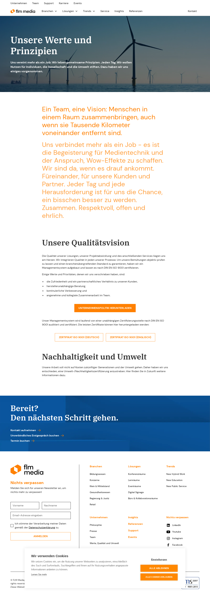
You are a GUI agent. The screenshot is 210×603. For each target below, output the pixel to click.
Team (35, 3)
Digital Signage (136, 492)
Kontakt (192, 11)
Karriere (63, 3)
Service (104, 11)
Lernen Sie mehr (39, 574)
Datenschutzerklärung (42, 527)
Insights (119, 11)
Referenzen (135, 11)
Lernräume (134, 480)
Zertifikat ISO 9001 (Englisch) (130, 337)
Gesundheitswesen (100, 492)
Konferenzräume (137, 474)
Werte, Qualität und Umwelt (104, 543)
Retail (92, 504)
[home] (22, 11)
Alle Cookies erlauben (159, 577)
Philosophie (96, 524)
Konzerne (94, 480)
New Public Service (176, 486)
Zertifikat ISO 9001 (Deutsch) (79, 337)
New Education (174, 480)
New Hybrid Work (175, 474)
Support (49, 3)
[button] (49, 11)
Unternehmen (18, 3)
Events (78, 3)
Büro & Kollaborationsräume (143, 498)
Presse (93, 531)
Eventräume (134, 486)
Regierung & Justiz (99, 498)
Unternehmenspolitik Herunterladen (105, 308)
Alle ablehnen (159, 568)
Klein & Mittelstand (100, 486)
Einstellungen (159, 559)
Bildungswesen (97, 474)
